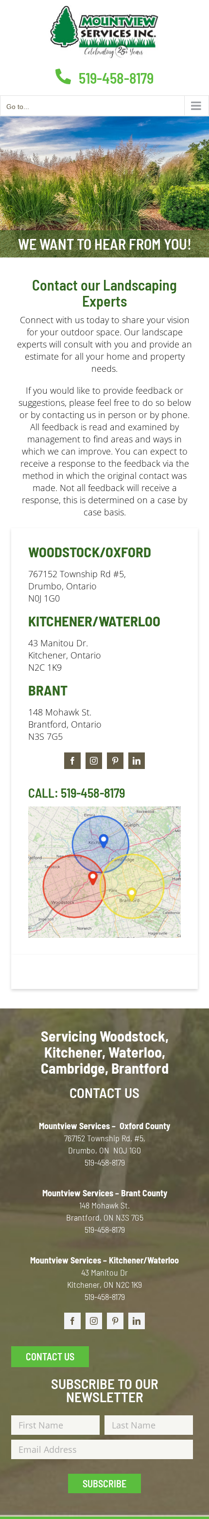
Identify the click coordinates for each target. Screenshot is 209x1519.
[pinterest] (115, 760)
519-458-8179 (115, 78)
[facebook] (72, 760)
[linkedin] (136, 760)
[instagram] (94, 760)
